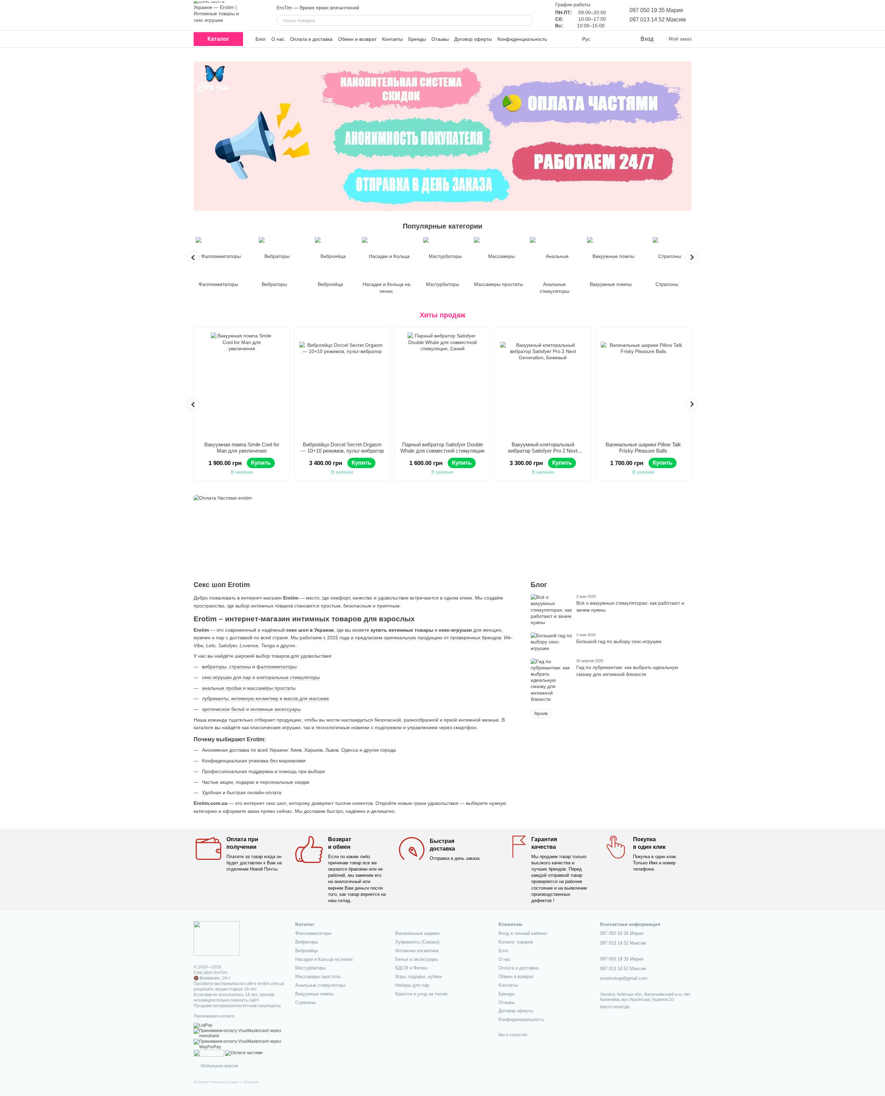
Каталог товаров (516, 942)
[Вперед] (692, 257)
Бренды (417, 39)
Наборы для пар (412, 985)
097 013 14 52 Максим (658, 19)
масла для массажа (306, 698)
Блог (260, 39)
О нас (278, 39)
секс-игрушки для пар (226, 677)
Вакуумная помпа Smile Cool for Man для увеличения (241, 448)
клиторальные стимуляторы (288, 677)
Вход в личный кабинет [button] (523, 933)
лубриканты (215, 698)
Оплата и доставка (311, 39)
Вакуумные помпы (314, 993)
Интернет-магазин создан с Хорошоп (226, 1082)
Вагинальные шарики (417, 933)
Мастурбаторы (310, 967)
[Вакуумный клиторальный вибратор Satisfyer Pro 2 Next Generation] (542, 384)
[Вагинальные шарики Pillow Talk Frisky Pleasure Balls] (643, 384)
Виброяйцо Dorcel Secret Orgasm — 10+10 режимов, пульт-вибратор (342, 448)
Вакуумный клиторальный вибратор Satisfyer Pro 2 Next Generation (542, 451)
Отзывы (440, 39)
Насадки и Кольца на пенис (324, 959)
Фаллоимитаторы (313, 933)
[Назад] (193, 257)
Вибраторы (306, 942)
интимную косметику (254, 698)
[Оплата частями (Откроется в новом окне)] (244, 1052)
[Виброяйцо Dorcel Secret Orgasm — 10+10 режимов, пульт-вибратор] (341, 384)
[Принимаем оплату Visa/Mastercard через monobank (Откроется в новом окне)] (239, 1033)
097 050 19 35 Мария (656, 10)
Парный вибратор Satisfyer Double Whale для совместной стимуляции (442, 448)
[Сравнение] (606, 39)
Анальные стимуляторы (320, 985)
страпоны (240, 666)
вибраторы (214, 666)
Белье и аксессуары (416, 959)
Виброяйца (306, 950)
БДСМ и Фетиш (411, 967)
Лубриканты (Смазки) (417, 942)
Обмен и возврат (357, 39)
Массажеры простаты (318, 976)
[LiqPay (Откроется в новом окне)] (203, 1025)
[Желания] (620, 39)
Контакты (392, 39)
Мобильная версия (219, 1066)
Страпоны (305, 1002)
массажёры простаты (271, 688)
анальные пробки (222, 688)
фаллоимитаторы (277, 666)
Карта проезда (615, 1006)
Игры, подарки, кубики (418, 976)
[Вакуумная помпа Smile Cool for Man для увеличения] (241, 384)
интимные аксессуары (275, 709)
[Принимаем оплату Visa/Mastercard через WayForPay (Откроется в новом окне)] (239, 1044)
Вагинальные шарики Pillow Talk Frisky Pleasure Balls (643, 448)
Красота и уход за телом (421, 993)
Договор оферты (473, 39)
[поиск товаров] (527, 20)
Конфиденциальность (522, 39)
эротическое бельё (223, 709)
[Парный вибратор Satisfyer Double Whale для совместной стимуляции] (442, 384)
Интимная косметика (416, 950)
